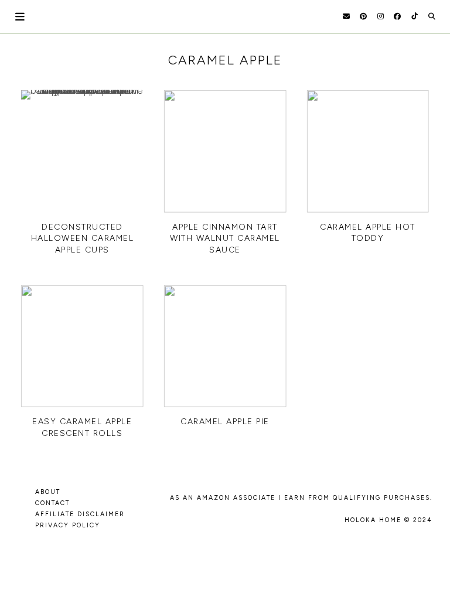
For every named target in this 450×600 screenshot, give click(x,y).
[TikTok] (414, 16)
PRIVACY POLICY (67, 525)
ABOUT (47, 492)
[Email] (346, 16)
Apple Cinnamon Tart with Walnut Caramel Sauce (225, 238)
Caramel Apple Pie (225, 422)
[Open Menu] (20, 16)
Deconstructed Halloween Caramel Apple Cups (82, 238)
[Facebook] (397, 16)
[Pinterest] (363, 16)
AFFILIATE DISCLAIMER (80, 514)
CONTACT (52, 503)
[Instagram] (380, 16)
